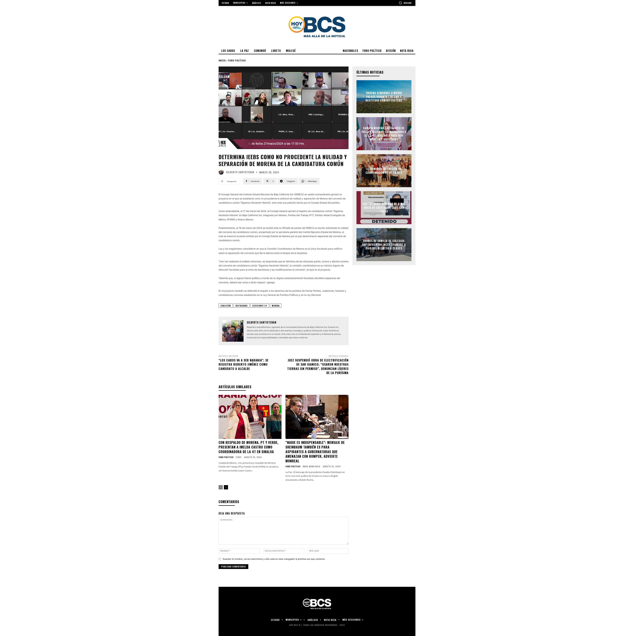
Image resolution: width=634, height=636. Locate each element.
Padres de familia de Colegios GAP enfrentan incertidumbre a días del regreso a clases (384, 244)
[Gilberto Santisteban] (222, 172)
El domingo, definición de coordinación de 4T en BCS (384, 170)
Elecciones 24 (259, 305)
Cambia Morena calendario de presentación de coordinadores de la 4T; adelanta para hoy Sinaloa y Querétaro (384, 133)
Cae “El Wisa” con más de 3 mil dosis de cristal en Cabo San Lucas (384, 207)
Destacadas (241, 305)
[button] (405, 2)
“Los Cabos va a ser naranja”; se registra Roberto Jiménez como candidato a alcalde (243, 364)
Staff (238, 457)
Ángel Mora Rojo (311, 466)
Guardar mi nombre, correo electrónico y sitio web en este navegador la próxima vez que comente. (274, 559)
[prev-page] (221, 487)
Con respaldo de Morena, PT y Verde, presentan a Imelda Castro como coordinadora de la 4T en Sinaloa (249, 447)
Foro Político (237, 60)
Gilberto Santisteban (240, 172)
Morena (276, 305)
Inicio (222, 60)
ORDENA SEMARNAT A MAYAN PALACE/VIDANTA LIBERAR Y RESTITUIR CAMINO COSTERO (384, 97)
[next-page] (226, 487)
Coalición (225, 305)
